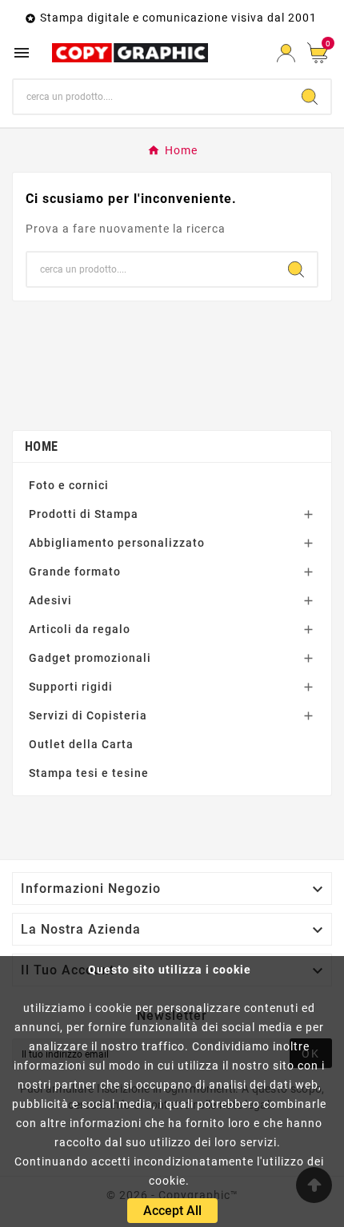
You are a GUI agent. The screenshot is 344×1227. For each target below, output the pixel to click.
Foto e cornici (69, 485)
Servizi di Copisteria (88, 715)
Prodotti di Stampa (83, 514)
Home (41, 446)
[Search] (310, 97)
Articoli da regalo (79, 629)
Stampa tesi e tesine (89, 773)
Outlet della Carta (81, 744)
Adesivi (50, 600)
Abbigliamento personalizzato (117, 542)
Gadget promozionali (90, 657)
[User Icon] (286, 53)
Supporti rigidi (71, 686)
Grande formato (75, 571)
